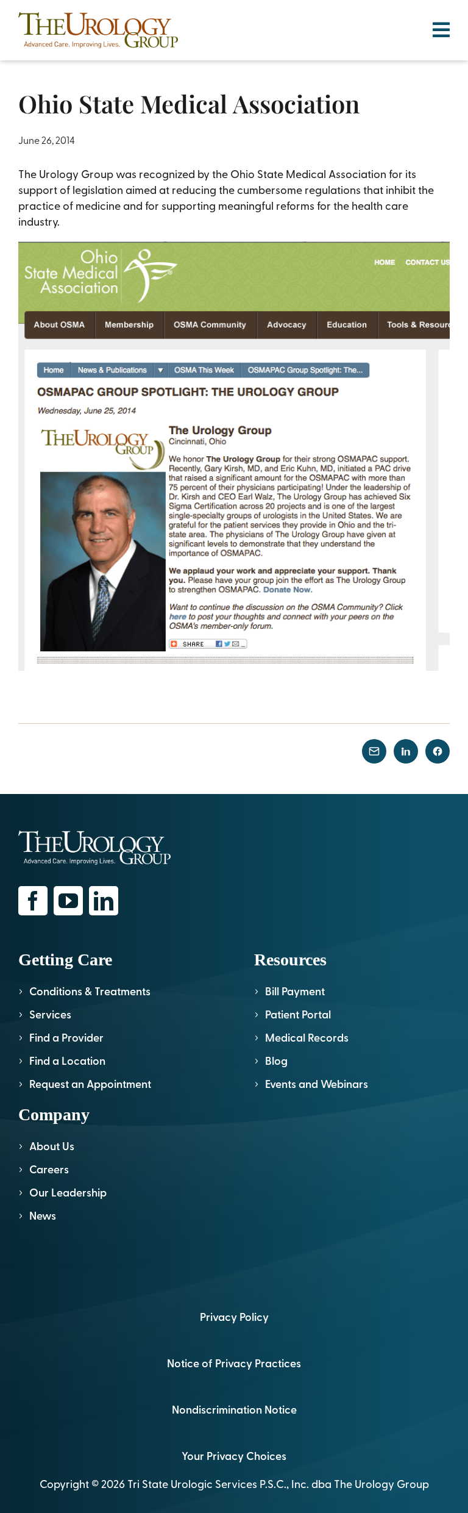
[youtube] (68, 900)
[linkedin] (103, 900)
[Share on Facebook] (437, 751)
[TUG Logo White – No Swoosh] (94, 835)
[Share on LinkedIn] (406, 751)
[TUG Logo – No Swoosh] (98, 17)
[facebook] (33, 900)
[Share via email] (374, 751)
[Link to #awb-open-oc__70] (441, 30)
